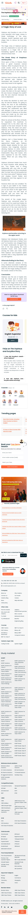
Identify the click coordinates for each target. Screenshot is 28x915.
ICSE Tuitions (4, 630)
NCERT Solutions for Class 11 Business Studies (20, 689)
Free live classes (5, 609)
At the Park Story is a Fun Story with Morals (12, 507)
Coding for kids (5, 643)
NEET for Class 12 (19, 628)
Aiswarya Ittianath (14, 16)
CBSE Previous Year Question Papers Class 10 (21, 808)
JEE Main (3, 788)
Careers (17, 598)
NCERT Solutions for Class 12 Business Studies (20, 662)
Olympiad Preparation (20, 786)
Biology (3, 878)
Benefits (17, 618)
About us (3, 593)
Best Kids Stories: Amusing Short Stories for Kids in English (11, 421)
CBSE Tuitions (4, 628)
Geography (18, 880)
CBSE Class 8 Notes (20, 895)
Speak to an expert (7, 574)
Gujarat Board (5, 841)
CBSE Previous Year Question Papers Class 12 (21, 802)
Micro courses (18, 614)
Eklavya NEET (18, 633)
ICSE (2, 821)
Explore (12, 340)
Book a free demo (12, 467)
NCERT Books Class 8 (20, 755)
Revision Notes (5, 890)
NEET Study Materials (20, 859)
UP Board (17, 844)
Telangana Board (19, 839)
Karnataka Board (5, 844)
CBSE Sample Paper (6, 805)
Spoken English (18, 643)
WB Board (17, 846)
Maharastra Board (19, 616)
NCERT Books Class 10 (20, 751)
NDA (16, 788)
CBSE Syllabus (4, 803)
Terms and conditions (14, 903)
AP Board (3, 836)
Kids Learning (18, 866)
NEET (2, 793)
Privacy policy (4, 903)
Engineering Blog (19, 621)
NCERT (3, 661)
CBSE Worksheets (5, 808)
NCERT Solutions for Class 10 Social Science (6, 729)
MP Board (17, 834)
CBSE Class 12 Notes (6, 893)
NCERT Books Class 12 (20, 746)
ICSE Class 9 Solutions (20, 821)
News (2, 600)
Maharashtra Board (6, 848)
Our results (17, 595)
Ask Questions (18, 868)
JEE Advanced (5, 790)
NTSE (16, 793)
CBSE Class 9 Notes (20, 893)
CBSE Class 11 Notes (6, 895)
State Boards (4, 834)
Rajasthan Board (19, 836)
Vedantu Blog (4, 598)
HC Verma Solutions (6, 770)
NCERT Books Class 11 (20, 748)
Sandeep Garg (18, 775)
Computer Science (20, 635)
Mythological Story (10, 8)
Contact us (4, 595)
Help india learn (19, 600)
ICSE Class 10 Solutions (7, 825)
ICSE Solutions (5, 823)
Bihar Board (4, 839)
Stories (3, 8)
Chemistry (4, 880)
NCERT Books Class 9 (20, 753)
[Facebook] (1, 907)
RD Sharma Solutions (6, 772)
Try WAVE (3, 616)
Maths (2, 882)
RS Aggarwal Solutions (7, 775)
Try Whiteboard (5, 618)
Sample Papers (5, 862)
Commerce (18, 878)
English (16, 875)
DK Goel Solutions (19, 770)
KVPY (16, 790)
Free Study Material (6, 855)
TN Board (17, 841)
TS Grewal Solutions (20, 772)
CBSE (2, 800)
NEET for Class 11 (5, 637)
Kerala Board (4, 846)
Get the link (23, 555)
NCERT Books (18, 743)
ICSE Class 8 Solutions (20, 823)
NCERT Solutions (5, 663)
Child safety (4, 603)
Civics (16, 882)
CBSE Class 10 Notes (20, 890)
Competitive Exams (6, 786)
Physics (3, 875)
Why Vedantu (18, 593)
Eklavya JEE (17, 630)
